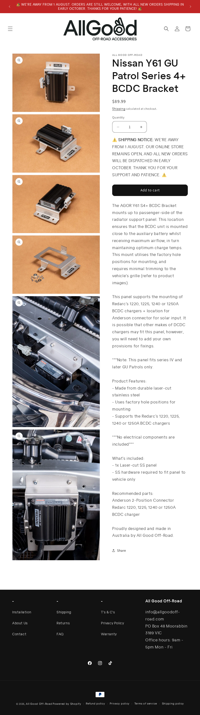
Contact (19, 634)
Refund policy (95, 703)
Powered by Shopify (67, 703)
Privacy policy (120, 703)
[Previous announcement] (9, 6)
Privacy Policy (112, 623)
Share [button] (121, 550)
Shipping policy (173, 703)
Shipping (118, 108)
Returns (63, 623)
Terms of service (145, 703)
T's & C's (108, 612)
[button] (10, 28)
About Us (20, 623)
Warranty (109, 634)
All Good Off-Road (39, 703)
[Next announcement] (190, 6)
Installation (21, 612)
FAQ (60, 634)
